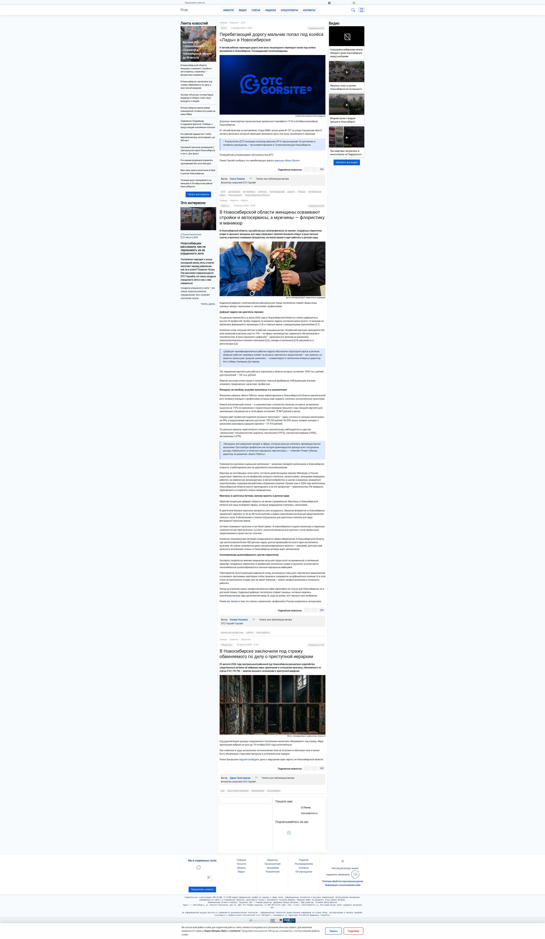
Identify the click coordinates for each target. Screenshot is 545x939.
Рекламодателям (304, 864)
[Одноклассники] (314, 169)
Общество (246, 639)
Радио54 (270, 10)
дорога (291, 191)
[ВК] (307, 169)
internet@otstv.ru (309, 813)
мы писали (232, 601)
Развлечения (272, 871)
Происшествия (272, 864)
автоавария (234, 191)
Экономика (273, 868)
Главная (223, 23)
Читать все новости (198, 194)
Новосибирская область (257, 195)
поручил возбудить (249, 759)
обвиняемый (257, 790)
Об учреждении (303, 871)
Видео (243, 10)
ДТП (243, 23)
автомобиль (249, 191)
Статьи (256, 10)
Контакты (309, 10)
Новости (228, 10)
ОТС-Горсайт (249, 182)
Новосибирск (235, 195)
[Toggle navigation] (361, 10)
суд (222, 790)
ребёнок (262, 191)
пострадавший (277, 191)
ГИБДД (301, 191)
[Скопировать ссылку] (321, 169)
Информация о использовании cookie (342, 885)
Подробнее (353, 931)
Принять (333, 931)
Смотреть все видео (347, 162)
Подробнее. (325, 915)
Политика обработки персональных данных (342, 881)
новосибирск (273, 790)
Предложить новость (195, 3)
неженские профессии (232, 632)
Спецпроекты (289, 10)
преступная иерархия (238, 790)
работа (249, 632)
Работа (244, 200)
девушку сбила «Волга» (287, 160)
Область (241, 868)
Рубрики (241, 860)
